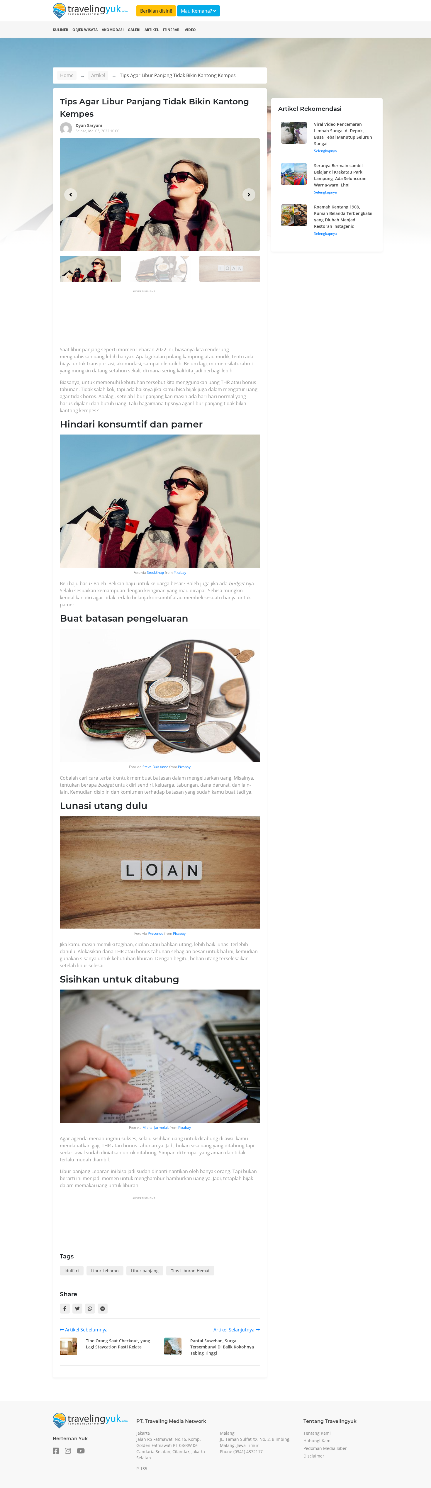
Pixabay (180, 572)
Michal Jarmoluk (155, 1127)
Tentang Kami (317, 1433)
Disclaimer (313, 1456)
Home (67, 75)
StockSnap (155, 572)
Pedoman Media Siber (325, 1448)
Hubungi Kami (317, 1440)
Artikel (152, 29)
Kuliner (60, 29)
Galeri (134, 29)
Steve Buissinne (155, 766)
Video (190, 29)
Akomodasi (113, 29)
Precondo (155, 933)
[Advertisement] (166, 320)
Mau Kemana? (197, 11)
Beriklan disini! (156, 11)
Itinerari (172, 29)
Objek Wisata (85, 29)
